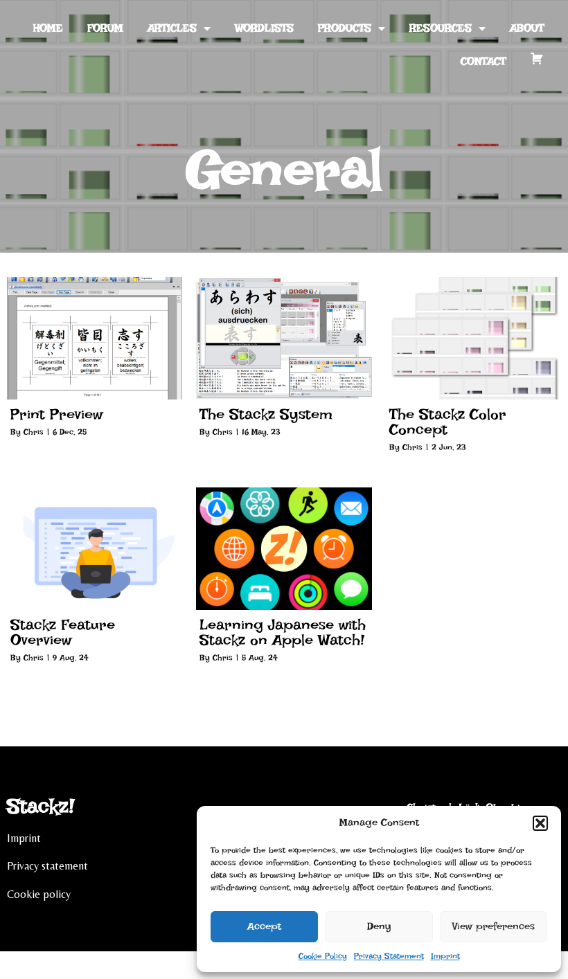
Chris (34, 432)
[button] (540, 823)
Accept (264, 926)
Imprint (445, 956)
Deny (379, 926)
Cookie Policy (323, 956)
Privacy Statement (389, 956)
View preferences (493, 926)
